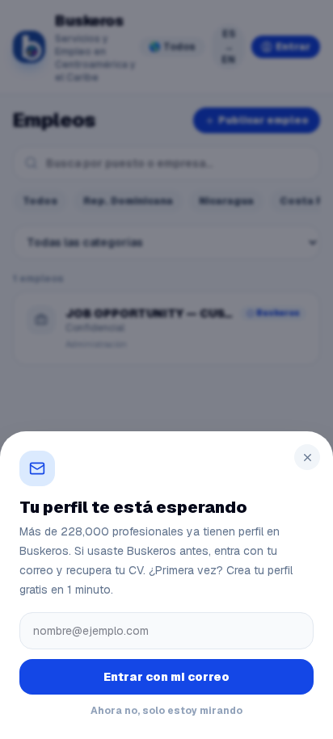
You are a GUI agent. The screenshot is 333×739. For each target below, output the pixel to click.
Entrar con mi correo (166, 677)
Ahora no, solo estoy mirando (166, 710)
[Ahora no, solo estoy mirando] (166, 369)
